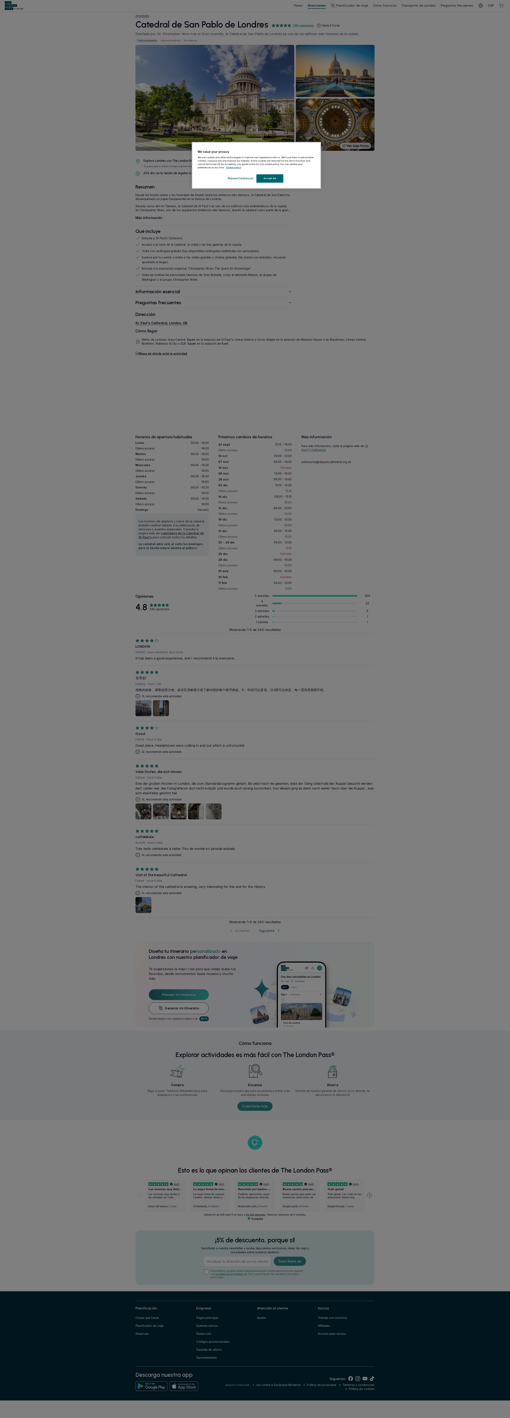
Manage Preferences (240, 178)
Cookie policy (233, 167)
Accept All (270, 178)
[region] (256, 165)
